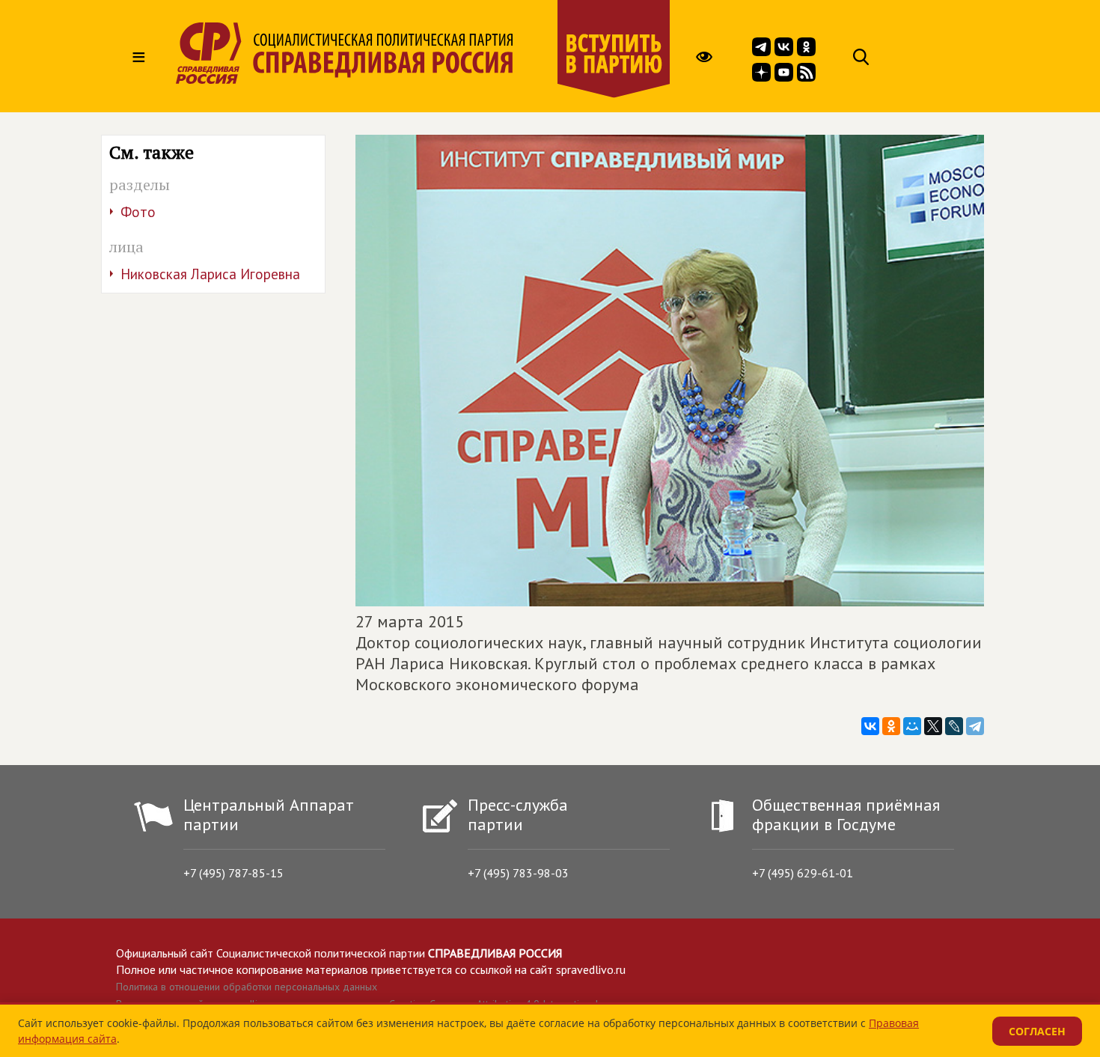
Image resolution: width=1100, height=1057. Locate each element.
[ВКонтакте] (870, 726)
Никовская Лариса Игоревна (210, 274)
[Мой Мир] (912, 726)
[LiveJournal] (954, 726)
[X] (933, 726)
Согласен (1037, 1031)
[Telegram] (975, 726)
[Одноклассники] (891, 726)
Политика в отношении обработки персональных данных (246, 986)
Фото (138, 212)
